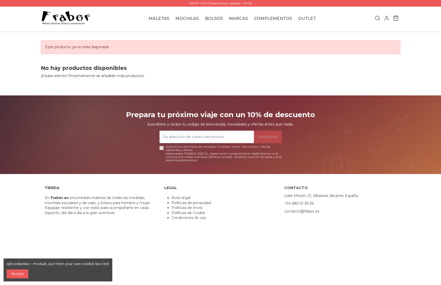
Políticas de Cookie (188, 212)
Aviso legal (181, 197)
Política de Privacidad (213, 160)
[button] (238, 18)
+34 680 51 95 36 (299, 203)
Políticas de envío (187, 207)
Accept (17, 273)
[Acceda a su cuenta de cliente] (386, 18)
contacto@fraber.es (301, 211)
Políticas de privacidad (191, 203)
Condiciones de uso (189, 217)
